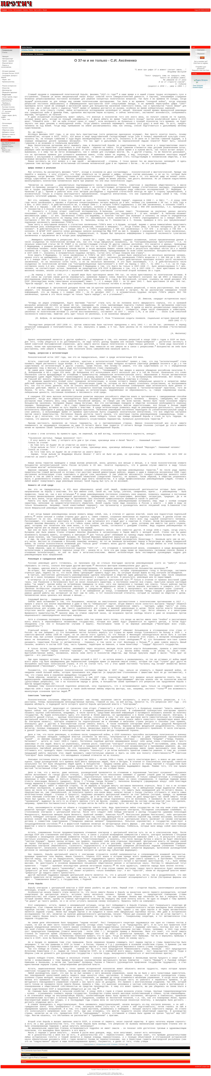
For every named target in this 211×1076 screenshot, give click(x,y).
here (207, 70)
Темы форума (198, 85)
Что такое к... (6, 152)
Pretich (91, 1044)
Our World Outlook (8, 143)
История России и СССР (45, 50)
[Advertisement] (105, 28)
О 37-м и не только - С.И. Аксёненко (71, 50)
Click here (197, 63)
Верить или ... (7, 150)
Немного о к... (7, 145)
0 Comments (114, 1044)
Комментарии (198, 87)
